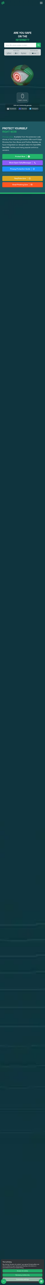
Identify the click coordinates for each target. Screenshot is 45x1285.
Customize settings (22, 1279)
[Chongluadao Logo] (2, 3)
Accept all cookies (22, 1271)
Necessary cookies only (22, 1275)
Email (35, 53)
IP (17, 53)
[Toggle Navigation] (41, 3)
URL (10, 53)
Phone (24, 53)
